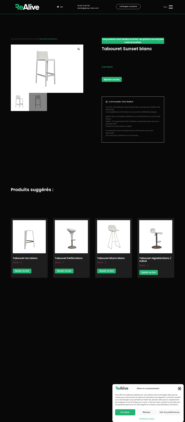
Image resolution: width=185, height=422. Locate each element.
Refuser (146, 412)
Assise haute (31, 39)
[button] (179, 388)
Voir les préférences (169, 412)
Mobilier (22, 39)
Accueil (14, 39)
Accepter (125, 412)
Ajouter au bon (112, 79)
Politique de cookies (146, 419)
